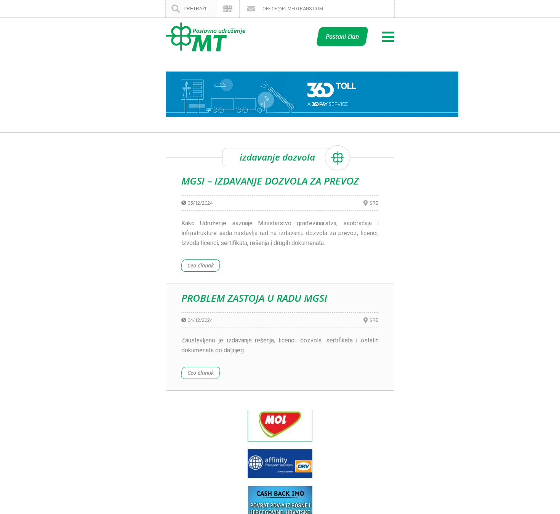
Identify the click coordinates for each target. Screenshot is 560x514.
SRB (374, 203)
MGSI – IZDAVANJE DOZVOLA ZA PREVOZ (270, 181)
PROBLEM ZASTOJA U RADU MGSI (254, 298)
